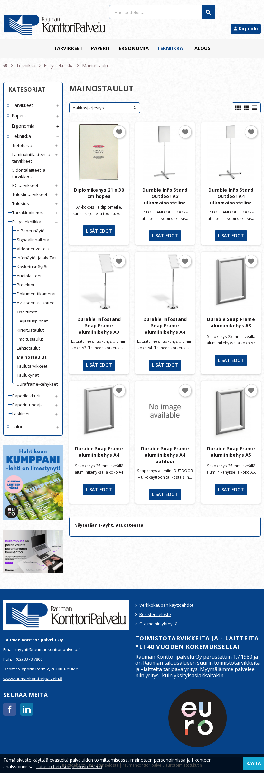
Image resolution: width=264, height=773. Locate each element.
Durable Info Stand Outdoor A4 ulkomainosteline (230, 196)
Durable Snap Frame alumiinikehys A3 (231, 322)
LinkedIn (26, 709)
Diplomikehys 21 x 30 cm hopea (99, 193)
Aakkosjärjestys (88, 108)
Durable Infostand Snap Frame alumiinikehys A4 (165, 325)
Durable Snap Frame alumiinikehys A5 (231, 451)
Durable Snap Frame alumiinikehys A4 (99, 451)
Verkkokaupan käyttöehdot (166, 605)
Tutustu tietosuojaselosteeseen (69, 766)
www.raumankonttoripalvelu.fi (32, 678)
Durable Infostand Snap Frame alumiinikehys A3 (99, 325)
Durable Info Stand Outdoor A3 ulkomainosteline (164, 196)
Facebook (9, 709)
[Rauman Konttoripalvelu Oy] (54, 24)
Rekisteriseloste (155, 614)
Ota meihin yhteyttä (158, 624)
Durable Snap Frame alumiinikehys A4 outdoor (165, 454)
